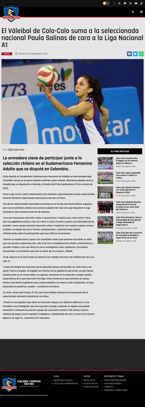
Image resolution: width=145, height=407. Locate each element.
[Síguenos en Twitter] (119, 3)
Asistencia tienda (112, 383)
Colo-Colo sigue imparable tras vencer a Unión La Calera (128, 175)
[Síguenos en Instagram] (130, 3)
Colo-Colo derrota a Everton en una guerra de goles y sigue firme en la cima (129, 235)
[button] (133, 12)
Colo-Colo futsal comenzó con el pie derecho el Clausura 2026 (128, 190)
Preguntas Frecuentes (115, 380)
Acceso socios (91, 383)
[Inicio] (11, 12)
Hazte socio (89, 380)
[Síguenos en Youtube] (136, 3)
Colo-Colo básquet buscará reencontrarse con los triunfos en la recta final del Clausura (128, 206)
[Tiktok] (141, 3)
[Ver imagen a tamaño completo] (72, 101)
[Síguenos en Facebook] (125, 3)
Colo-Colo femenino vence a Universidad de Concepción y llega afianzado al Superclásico (129, 221)
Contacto (108, 386)
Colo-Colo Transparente (66, 383)
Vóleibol (7, 54)
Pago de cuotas (91, 386)
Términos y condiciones (116, 390)
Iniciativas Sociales (63, 380)
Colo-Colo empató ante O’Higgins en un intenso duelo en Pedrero (127, 161)
